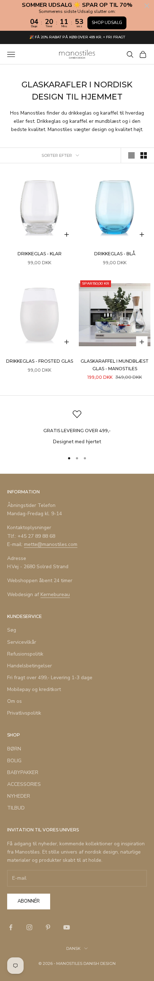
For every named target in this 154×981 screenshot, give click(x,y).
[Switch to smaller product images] (143, 155)
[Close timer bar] (147, 6)
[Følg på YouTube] (66, 927)
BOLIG (14, 760)
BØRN (14, 748)
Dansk (73, 948)
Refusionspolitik (25, 654)
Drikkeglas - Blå (114, 253)
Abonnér (29, 901)
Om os (14, 701)
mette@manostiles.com (50, 544)
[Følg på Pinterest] (48, 927)
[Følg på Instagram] (29, 927)
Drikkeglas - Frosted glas (39, 361)
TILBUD (16, 807)
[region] (77, 427)
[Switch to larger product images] (131, 155)
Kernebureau (55, 594)
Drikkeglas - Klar (40, 253)
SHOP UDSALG (107, 22)
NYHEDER (18, 796)
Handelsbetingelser (29, 665)
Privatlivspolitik (24, 713)
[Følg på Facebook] (10, 927)
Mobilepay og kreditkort (34, 689)
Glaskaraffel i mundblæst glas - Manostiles (115, 364)
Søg (11, 630)
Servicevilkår (21, 642)
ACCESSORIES (24, 784)
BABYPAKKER (22, 772)
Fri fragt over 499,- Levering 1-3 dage (49, 677)
